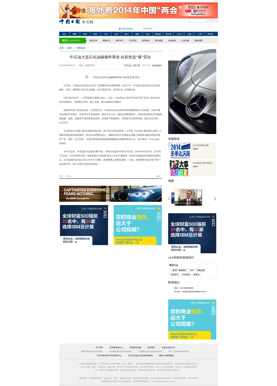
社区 (148, 34)
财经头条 (93, 40)
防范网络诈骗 (135, 347)
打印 (126, 65)
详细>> (196, 149)
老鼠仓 (196, 274)
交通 (189, 34)
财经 (95, 34)
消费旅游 (80, 48)
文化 (106, 34)
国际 (75, 34)
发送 (135, 65)
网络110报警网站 (166, 355)
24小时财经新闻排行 (181, 257)
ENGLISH (147, 29)
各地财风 (172, 40)
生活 (116, 34)
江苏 (200, 34)
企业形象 (185, 40)
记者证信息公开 (168, 347)
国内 (85, 34)
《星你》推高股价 (178, 270)
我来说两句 (157, 65)
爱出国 (168, 34)
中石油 (68, 176)
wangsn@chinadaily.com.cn (194, 291)
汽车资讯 (133, 40)
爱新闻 (158, 34)
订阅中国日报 (127, 29)
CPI (191, 270)
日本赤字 (175, 274)
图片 (127, 34)
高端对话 (106, 40)
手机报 (210, 34)
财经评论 (119, 40)
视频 (137, 34)
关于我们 (99, 347)
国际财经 (146, 40)
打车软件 (186, 274)
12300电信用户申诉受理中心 (109, 355)
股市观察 (159, 40)
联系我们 (151, 347)
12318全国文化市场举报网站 (140, 355)
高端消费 (198, 40)
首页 (64, 34)
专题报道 (174, 138)
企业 (179, 34)
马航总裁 (201, 270)
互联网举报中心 (116, 347)
